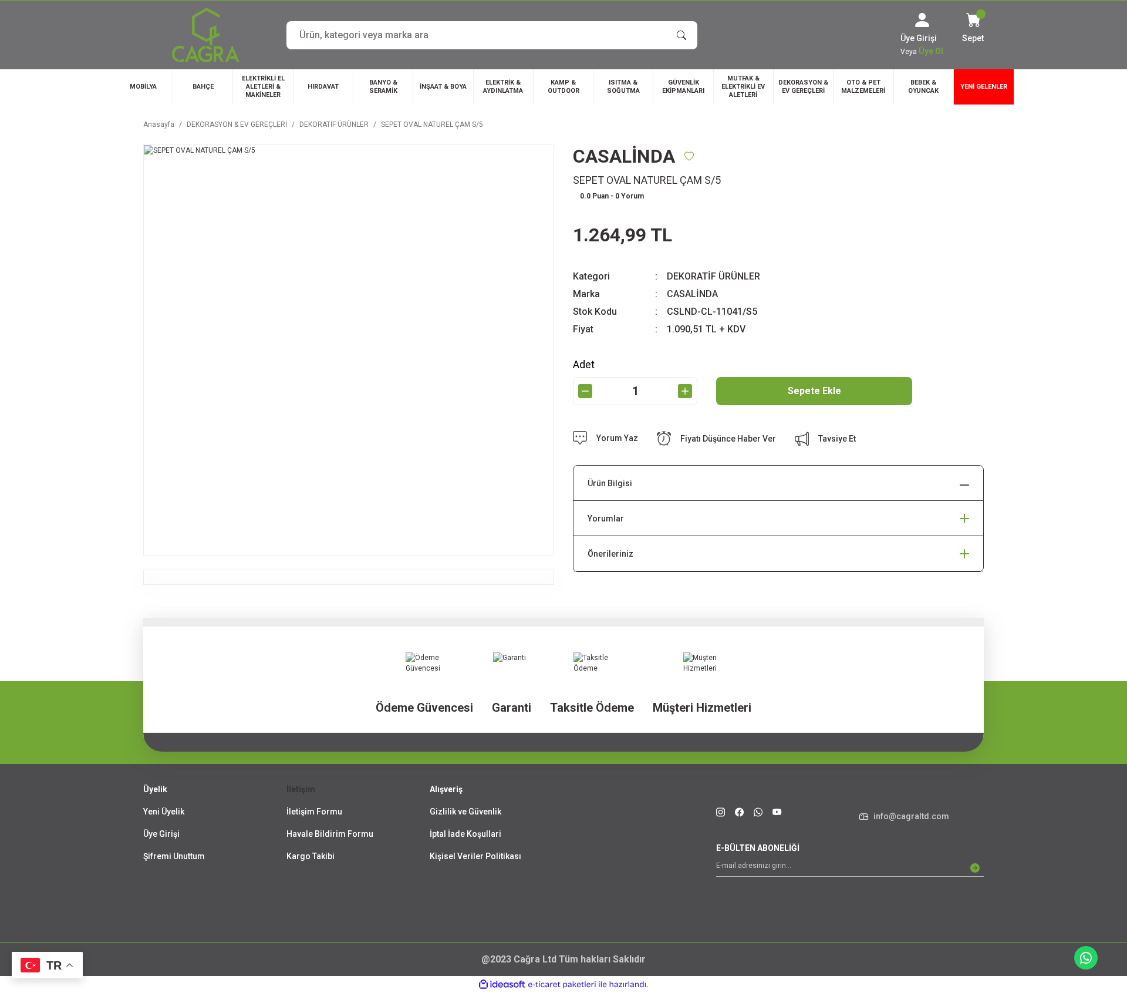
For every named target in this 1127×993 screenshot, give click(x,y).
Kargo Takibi (310, 856)
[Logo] (205, 35)
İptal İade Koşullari (465, 834)
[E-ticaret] (562, 984)
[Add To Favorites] (689, 156)
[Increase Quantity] (685, 391)
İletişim (300, 789)
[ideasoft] (501, 984)
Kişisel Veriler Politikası (475, 856)
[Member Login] (922, 20)
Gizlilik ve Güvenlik (465, 811)
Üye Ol (931, 51)
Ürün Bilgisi (610, 483)
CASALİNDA (692, 293)
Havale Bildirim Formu (329, 834)
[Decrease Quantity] (585, 391)
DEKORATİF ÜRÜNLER (713, 276)
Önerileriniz (610, 553)
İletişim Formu (314, 811)
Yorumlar (606, 518)
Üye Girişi (161, 834)
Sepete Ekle (814, 390)
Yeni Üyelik (163, 811)
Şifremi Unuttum (174, 856)
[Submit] (975, 868)
